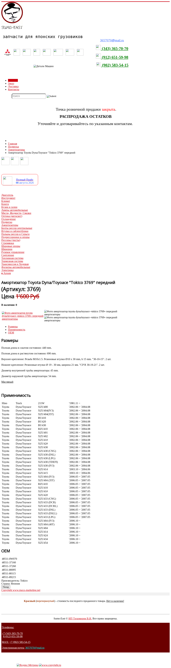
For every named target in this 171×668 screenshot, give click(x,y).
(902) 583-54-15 (114, 65)
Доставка (13, 86)
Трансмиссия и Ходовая (15, 264)
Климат (5, 201)
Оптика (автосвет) (11, 216)
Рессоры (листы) (10, 240)
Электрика (7, 270)
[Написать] (15, 164)
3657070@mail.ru (34, 647)
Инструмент (8, 198)
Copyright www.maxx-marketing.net (20, 590)
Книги (5, 204)
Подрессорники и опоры (15, 237)
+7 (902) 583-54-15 (20, 642)
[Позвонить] (5, 164)
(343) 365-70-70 (114, 48)
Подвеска (6, 222)
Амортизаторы (9, 225)
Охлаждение (8, 219)
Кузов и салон (9, 207)
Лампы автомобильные (14, 210)
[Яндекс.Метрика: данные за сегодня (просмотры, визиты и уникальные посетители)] (27, 665)
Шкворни (6, 249)
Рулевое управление (12, 252)
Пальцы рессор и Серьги (15, 234)
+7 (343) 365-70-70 (12, 633)
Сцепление (7, 255)
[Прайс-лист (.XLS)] (7, 184)
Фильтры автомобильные (15, 267)
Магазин (13, 80)
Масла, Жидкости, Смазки (16, 213)
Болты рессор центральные (16, 228)
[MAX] (24, 164)
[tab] (13, 326)
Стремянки (7, 243)
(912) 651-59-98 (114, 57)
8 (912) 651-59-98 (13, 636)
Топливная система (12, 258)
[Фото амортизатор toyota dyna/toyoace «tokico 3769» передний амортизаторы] (23, 318)
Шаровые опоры (10, 246)
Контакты (13, 89)
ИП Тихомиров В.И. (80, 618)
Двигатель (7, 195)
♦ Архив (6, 273)
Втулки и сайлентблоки (14, 231)
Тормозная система (12, 261)
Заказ (11, 83)
